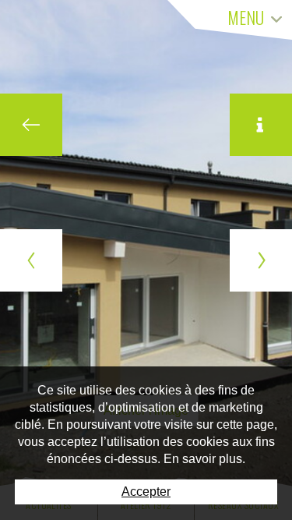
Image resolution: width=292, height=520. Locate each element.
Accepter (146, 491)
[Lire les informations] (261, 125)
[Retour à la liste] (31, 125)
